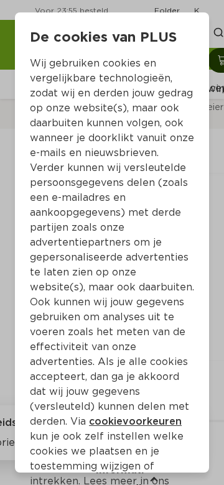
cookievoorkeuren (135, 421)
